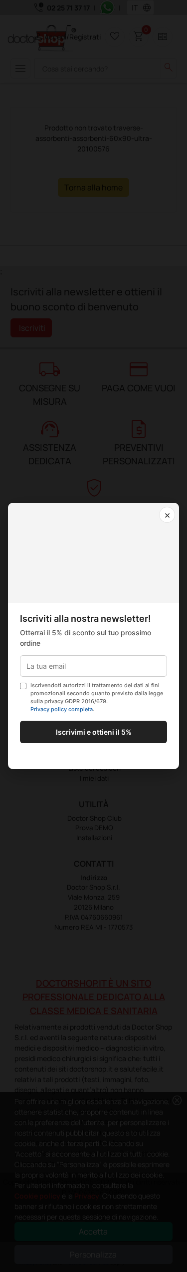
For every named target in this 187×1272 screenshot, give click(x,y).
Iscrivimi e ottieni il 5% (94, 732)
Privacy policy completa (61, 709)
